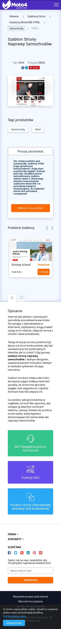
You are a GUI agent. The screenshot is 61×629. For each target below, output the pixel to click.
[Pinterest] (34, 68)
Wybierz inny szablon (30, 208)
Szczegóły (43, 271)
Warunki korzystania (30, 601)
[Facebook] (22, 68)
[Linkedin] (26, 68)
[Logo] (12, 4)
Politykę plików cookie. (14, 616)
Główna (13, 16)
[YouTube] (21, 552)
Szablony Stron (37, 16)
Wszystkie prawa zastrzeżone (30, 596)
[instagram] (34, 552)
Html (21, 62)
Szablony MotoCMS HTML (24, 22)
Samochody (16, 28)
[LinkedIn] (28, 552)
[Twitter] (15, 552)
